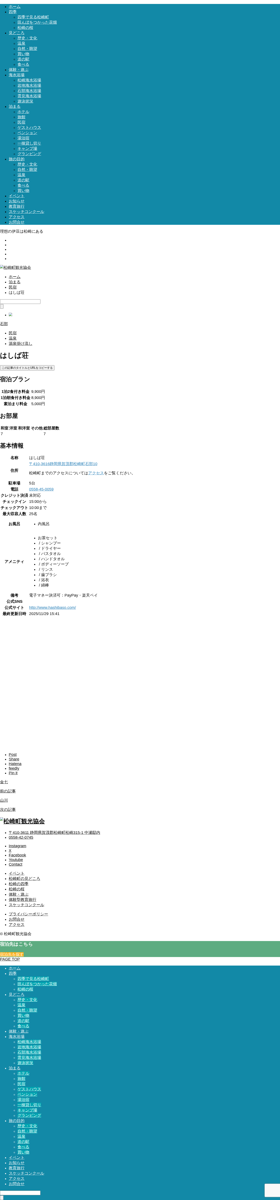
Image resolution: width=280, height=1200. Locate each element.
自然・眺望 (27, 48)
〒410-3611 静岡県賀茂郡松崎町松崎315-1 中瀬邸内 (54, 832)
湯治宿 (23, 138)
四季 (13, 12)
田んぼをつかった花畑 (37, 22)
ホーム (15, 6)
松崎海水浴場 (29, 80)
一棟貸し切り (29, 143)
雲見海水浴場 (29, 96)
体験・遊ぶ (18, 69)
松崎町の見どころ (24, 878)
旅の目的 (16, 159)
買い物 (23, 54)
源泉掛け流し (20, 343)
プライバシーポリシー (28, 914)
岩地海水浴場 (29, 85)
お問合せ (16, 222)
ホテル (23, 112)
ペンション (27, 133)
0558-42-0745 (21, 837)
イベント (16, 196)
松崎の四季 (18, 884)
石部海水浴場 (29, 91)
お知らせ (16, 201)
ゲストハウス (29, 127)
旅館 (21, 117)
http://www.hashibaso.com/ (52, 607)
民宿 (21, 122)
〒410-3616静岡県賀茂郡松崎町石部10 (63, 464)
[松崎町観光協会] (15, 267)
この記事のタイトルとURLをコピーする (27, 367)
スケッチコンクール (26, 211)
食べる (23, 64)
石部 (4, 324)
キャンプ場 (27, 148)
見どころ (16, 33)
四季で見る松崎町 (33, 17)
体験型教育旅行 (22, 899)
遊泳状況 (25, 101)
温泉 (21, 43)
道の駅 (23, 59)
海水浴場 (16, 75)
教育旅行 (16, 206)
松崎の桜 (25, 27)
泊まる (15, 106)
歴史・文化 (27, 38)
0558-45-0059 (41, 489)
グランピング (29, 154)
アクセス (16, 217)
